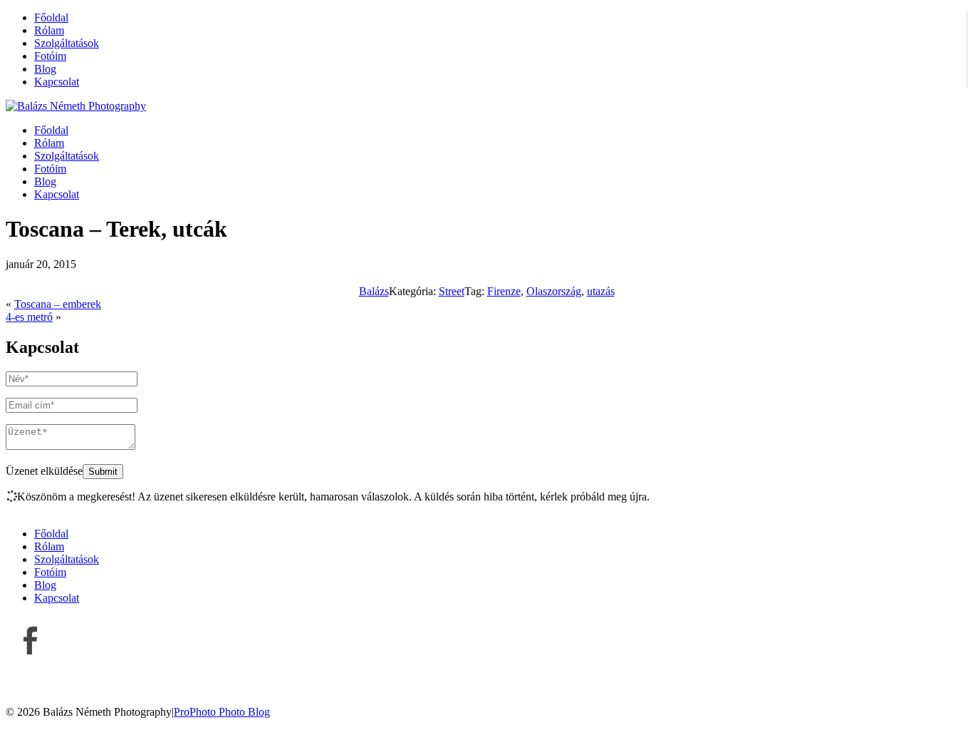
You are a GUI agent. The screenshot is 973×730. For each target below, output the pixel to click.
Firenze (504, 291)
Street (451, 291)
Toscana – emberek (57, 304)
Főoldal (51, 17)
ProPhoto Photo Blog (222, 712)
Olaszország (553, 291)
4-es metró (29, 317)
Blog (45, 69)
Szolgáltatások (66, 43)
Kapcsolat (56, 82)
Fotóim (50, 56)
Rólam (49, 30)
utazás (601, 291)
